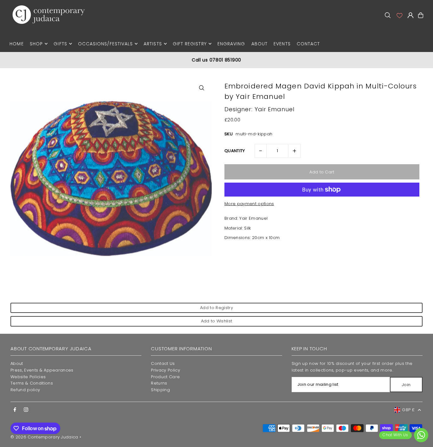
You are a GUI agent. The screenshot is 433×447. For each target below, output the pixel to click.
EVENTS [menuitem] (282, 44)
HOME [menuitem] (16, 44)
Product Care (165, 377)
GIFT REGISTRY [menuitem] (190, 44)
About (16, 363)
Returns (159, 383)
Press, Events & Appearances (42, 370)
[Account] (399, 15)
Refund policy (25, 390)
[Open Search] (388, 15)
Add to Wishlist (216, 321)
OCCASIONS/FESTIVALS (105, 44)
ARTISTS (153, 44)
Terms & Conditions (31, 383)
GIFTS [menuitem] (60, 44)
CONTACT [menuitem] (308, 44)
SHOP (36, 44)
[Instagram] (26, 409)
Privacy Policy (165, 370)
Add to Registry (216, 308)
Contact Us (163, 363)
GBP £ (408, 410)
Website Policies (28, 377)
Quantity (234, 151)
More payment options (249, 204)
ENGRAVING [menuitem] (231, 44)
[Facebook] (15, 409)
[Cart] (420, 15)
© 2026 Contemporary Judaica (44, 437)
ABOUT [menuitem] (259, 44)
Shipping (160, 390)
